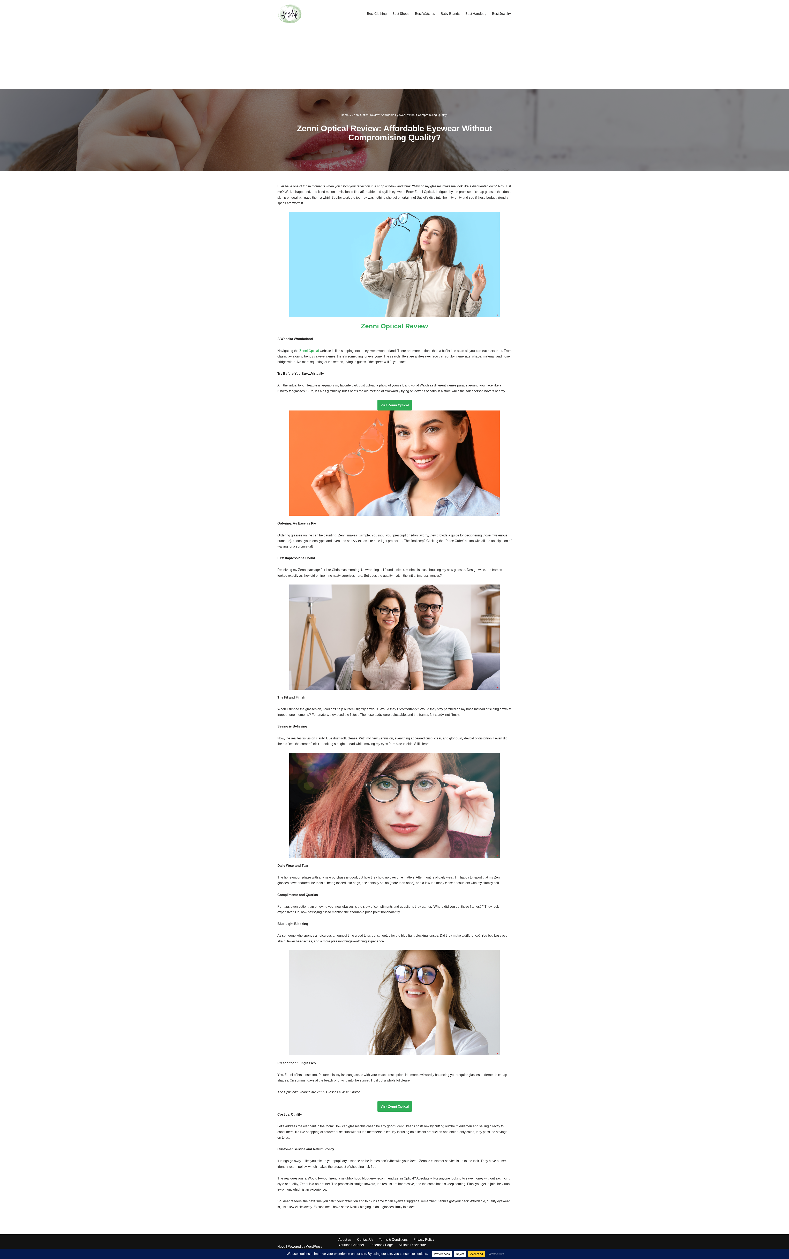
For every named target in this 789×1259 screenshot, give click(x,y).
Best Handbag (475, 13)
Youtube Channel (351, 1245)
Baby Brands (450, 13)
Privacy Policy (423, 1239)
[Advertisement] (394, 58)
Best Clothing (377, 13)
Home (345, 114)
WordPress (314, 1246)
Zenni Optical (309, 351)
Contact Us (365, 1239)
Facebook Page (381, 1245)
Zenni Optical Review (394, 326)
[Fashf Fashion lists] (289, 14)
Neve (281, 1246)
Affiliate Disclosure (412, 1245)
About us (344, 1239)
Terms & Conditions (393, 1239)
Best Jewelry (501, 13)
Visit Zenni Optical (395, 405)
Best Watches (425, 13)
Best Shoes (400, 13)
